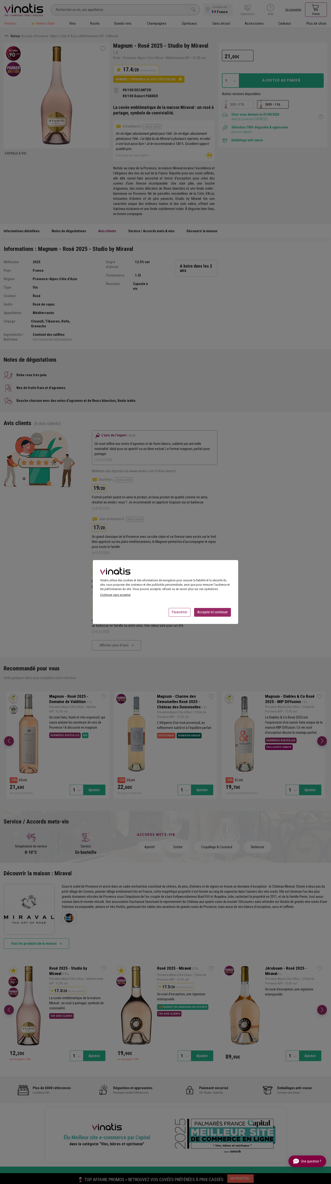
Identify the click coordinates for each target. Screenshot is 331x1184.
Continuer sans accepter (115, 595)
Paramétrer (179, 612)
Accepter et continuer (212, 612)
